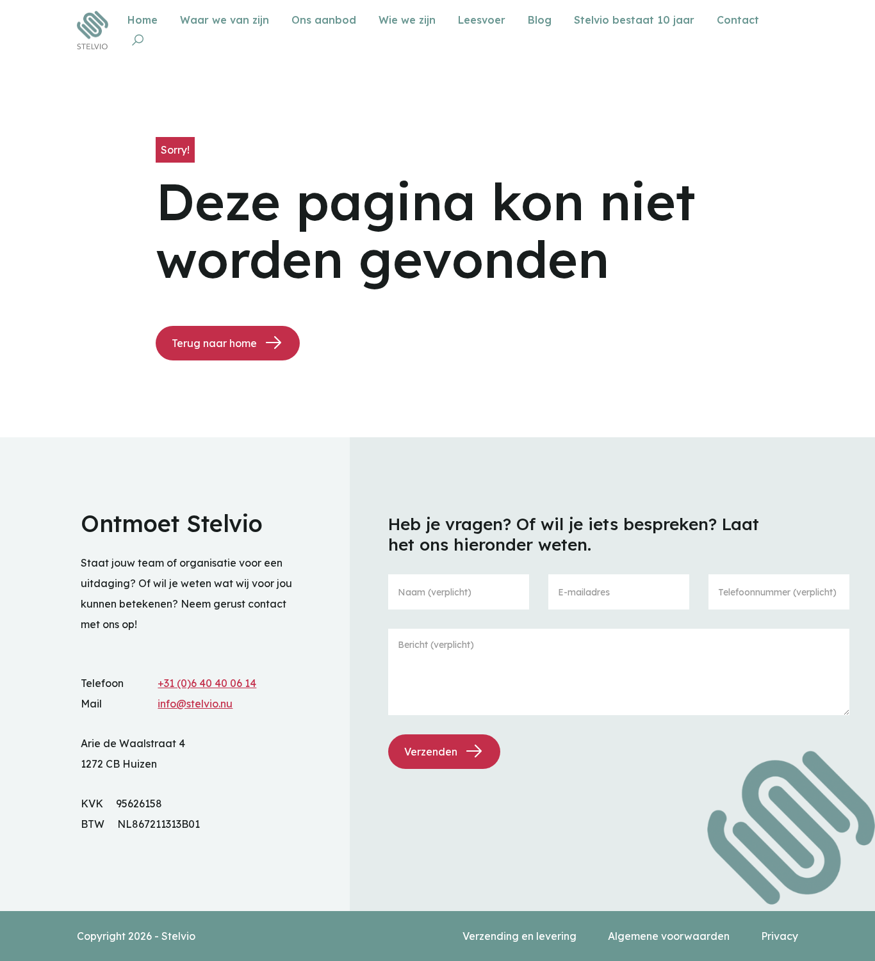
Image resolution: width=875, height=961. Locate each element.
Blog (541, 19)
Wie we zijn (409, 19)
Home (144, 19)
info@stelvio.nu (195, 703)
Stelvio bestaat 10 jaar (636, 19)
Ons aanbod (325, 19)
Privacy (779, 936)
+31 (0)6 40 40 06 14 (207, 683)
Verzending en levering (520, 936)
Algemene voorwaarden (670, 936)
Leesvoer (483, 19)
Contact (738, 19)
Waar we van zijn (226, 19)
